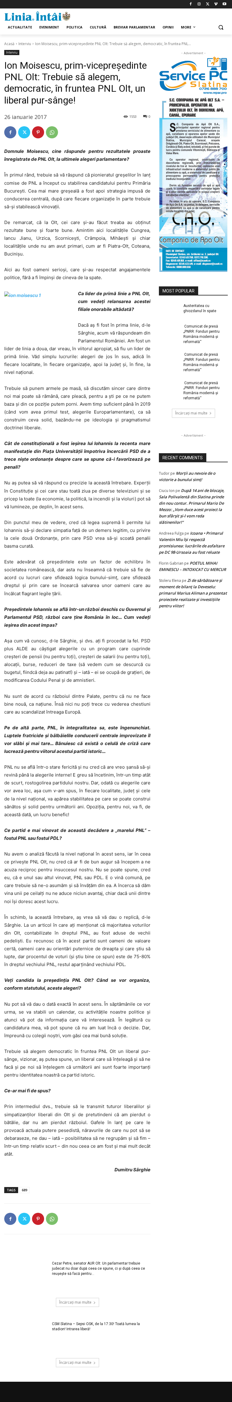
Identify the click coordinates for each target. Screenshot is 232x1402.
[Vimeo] (215, 4)
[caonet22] (193, 183)
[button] (221, 27)
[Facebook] (190, 4)
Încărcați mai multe (75, 1302)
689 (24, 1190)
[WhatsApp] (52, 132)
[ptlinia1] (193, 75)
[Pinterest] (38, 132)
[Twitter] (207, 4)
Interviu (24, 43)
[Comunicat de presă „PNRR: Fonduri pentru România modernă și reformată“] (169, 331)
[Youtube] (224, 4)
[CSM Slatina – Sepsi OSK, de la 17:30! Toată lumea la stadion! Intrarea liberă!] (26, 1336)
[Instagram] (199, 4)
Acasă (9, 43)
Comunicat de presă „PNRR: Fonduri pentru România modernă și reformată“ (201, 334)
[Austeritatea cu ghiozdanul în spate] (169, 310)
